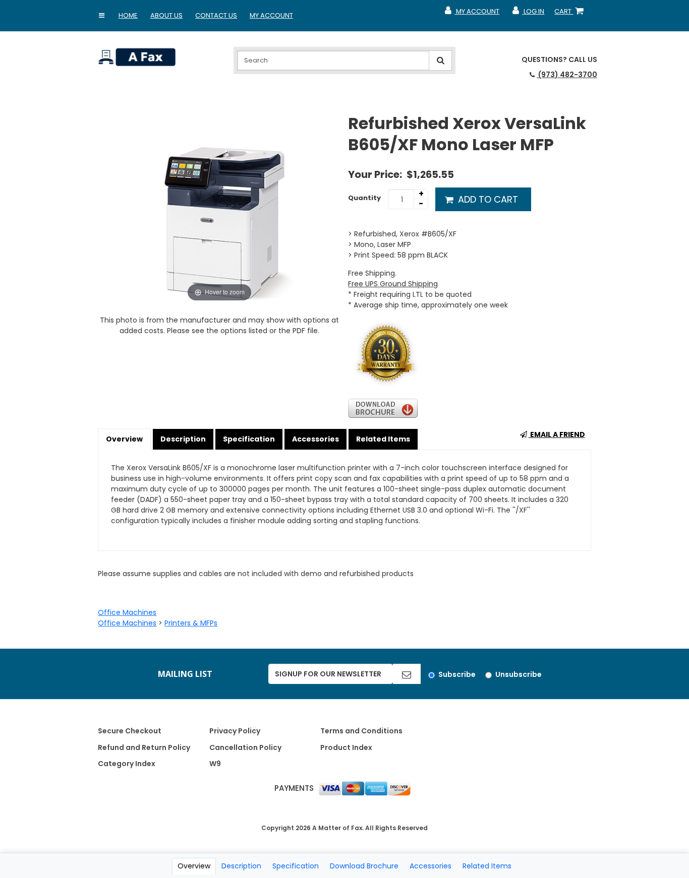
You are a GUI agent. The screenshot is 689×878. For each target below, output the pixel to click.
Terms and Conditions (361, 731)
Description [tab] (241, 866)
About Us (166, 15)
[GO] (406, 674)
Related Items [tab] (487, 866)
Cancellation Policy (245, 747)
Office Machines (127, 612)
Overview (124, 439)
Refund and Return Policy (144, 747)
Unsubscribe (518, 674)
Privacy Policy (234, 731)
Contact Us (216, 15)
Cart (571, 14)
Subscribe (457, 674)
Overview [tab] (194, 866)
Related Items (383, 439)
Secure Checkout (129, 731)
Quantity (364, 198)
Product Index (346, 747)
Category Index (126, 764)
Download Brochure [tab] (364, 866)
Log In (528, 14)
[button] (101, 15)
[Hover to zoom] (219, 208)
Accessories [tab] (430, 866)
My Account (271, 15)
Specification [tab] (295, 866)
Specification (249, 439)
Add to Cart (486, 199)
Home (128, 15)
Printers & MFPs (190, 623)
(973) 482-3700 (567, 75)
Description (183, 439)
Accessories (315, 439)
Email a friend (557, 434)
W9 (215, 764)
